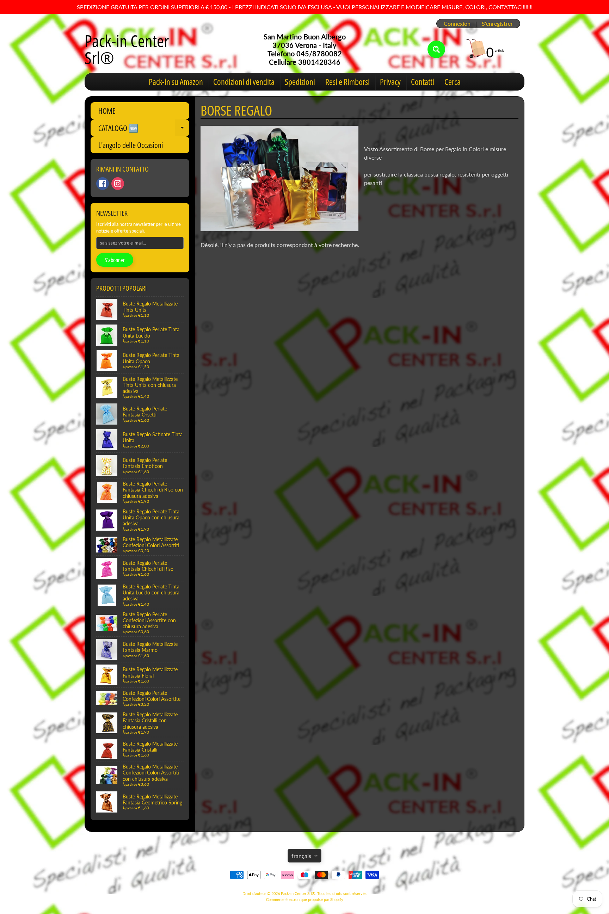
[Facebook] (102, 183)
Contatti (422, 81)
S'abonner (115, 260)
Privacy (390, 81)
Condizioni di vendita (244, 81)
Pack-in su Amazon (176, 81)
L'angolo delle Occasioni (130, 145)
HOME (107, 110)
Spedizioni (300, 81)
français (301, 855)
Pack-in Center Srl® (127, 49)
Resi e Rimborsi (347, 81)
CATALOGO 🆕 (143, 129)
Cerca (452, 81)
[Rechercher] (436, 49)
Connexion (457, 23)
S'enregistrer (497, 23)
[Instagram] (117, 183)
